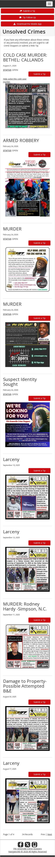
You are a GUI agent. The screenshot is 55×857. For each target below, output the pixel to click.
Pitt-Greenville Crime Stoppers (27, 848)
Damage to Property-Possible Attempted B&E (24, 686)
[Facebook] (20, 845)
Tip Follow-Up (28, 17)
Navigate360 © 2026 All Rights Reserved (27, 851)
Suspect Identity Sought (20, 381)
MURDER (12, 229)
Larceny (11, 459)
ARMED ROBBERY (21, 140)
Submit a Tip (28, 10)
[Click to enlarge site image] (27, 105)
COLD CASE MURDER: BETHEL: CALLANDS (25, 57)
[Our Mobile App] (34, 845)
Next (49, 834)
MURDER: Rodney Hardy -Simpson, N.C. (25, 606)
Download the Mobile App (29, 23)
